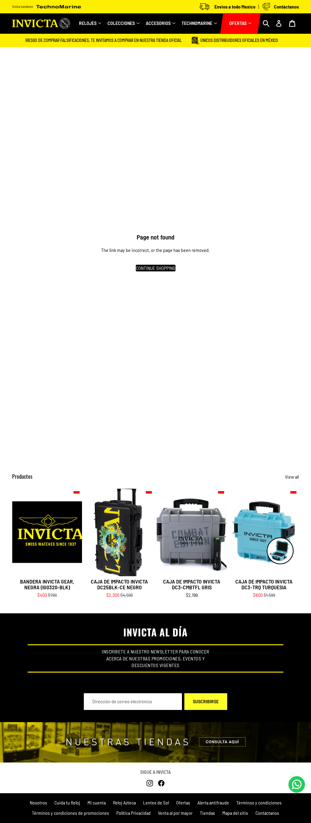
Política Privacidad (133, 813)
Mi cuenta (96, 802)
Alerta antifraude (213, 802)
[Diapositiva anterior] (89, 532)
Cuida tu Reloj (67, 802)
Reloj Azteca (124, 802)
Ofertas (183, 802)
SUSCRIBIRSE (206, 701)
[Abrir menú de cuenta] (278, 23)
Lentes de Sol (156, 802)
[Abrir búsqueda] (266, 23)
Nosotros (38, 802)
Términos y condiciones (259, 802)
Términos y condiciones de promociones (70, 813)
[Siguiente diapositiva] (149, 532)
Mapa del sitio (235, 813)
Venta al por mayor (175, 813)
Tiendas (207, 813)
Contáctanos (267, 813)
